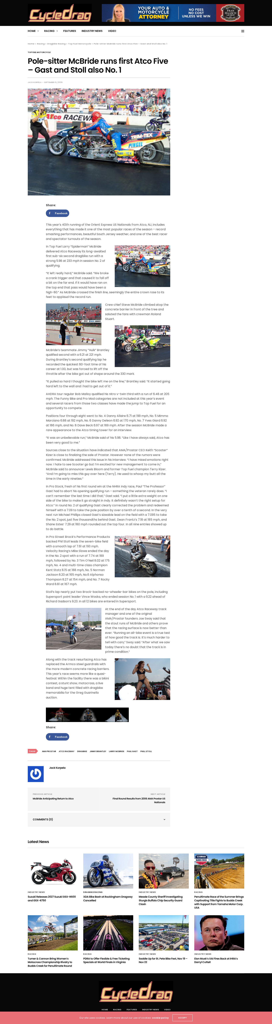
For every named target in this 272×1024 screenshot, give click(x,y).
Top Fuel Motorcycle (39, 52)
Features (69, 31)
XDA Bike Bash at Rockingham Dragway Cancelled (108, 898)
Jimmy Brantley (98, 751)
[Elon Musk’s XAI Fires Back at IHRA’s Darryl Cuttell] (219, 932)
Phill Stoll (146, 751)
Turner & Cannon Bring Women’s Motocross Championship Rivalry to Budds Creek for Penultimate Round (50, 962)
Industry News (92, 31)
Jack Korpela (34, 82)
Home (32, 31)
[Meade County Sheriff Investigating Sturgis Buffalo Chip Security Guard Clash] (164, 871)
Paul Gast (132, 751)
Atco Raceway (66, 751)
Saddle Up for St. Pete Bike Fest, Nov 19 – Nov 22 (163, 960)
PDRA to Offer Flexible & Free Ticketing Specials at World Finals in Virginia (106, 960)
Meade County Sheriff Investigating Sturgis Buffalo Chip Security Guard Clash (160, 900)
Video (112, 31)
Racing (49, 31)
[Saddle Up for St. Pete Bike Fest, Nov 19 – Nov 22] (164, 932)
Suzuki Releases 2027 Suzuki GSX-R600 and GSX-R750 (52, 898)
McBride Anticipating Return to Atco (53, 798)
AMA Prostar (49, 751)
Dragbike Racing (93, 892)
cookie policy (160, 1018)
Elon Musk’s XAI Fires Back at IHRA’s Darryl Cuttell (216, 960)
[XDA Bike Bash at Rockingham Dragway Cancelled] (108, 871)
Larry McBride (116, 751)
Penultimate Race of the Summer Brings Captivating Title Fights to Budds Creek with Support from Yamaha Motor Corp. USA (219, 902)
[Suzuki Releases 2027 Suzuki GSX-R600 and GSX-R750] (53, 871)
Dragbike (82, 751)
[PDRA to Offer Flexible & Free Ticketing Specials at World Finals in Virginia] (108, 932)
